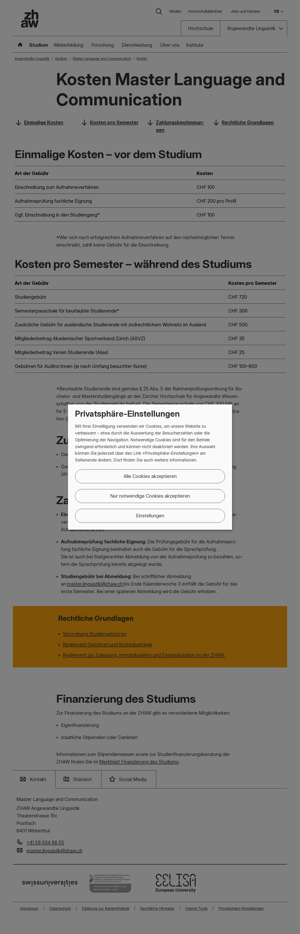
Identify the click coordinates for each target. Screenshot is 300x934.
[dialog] (150, 467)
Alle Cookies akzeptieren (150, 476)
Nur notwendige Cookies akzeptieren (150, 496)
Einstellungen (150, 515)
